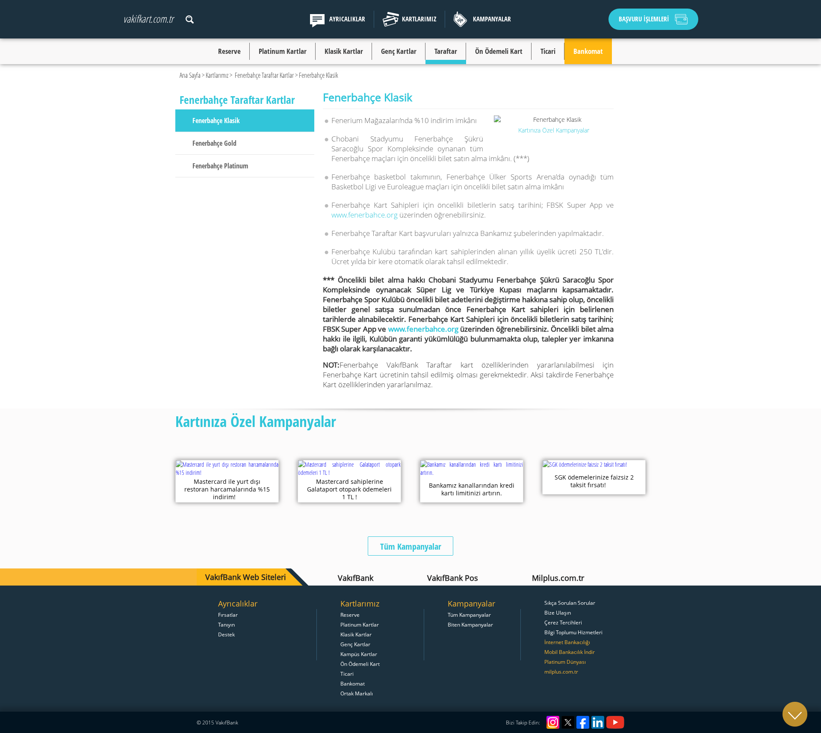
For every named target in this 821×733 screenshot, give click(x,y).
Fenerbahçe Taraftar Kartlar (264, 75)
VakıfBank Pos (452, 578)
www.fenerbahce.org (364, 215)
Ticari (547, 51)
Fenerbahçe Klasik (216, 120)
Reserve (229, 51)
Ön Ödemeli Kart (499, 51)
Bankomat (588, 51)
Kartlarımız (217, 75)
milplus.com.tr (561, 671)
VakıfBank (355, 578)
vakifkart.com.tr (148, 18)
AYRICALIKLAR (347, 19)
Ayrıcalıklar (237, 603)
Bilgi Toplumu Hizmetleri (573, 632)
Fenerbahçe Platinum (220, 166)
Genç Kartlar (398, 51)
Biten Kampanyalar (470, 624)
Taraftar (445, 51)
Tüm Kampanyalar (410, 546)
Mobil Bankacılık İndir (569, 651)
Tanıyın (226, 624)
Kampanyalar (471, 603)
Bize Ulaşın (557, 612)
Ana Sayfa (190, 75)
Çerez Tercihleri (563, 622)
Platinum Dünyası (565, 661)
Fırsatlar (228, 614)
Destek (226, 634)
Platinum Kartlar (283, 51)
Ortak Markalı (356, 693)
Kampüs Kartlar (358, 654)
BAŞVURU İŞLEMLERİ (644, 19)
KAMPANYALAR (492, 19)
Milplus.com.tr (558, 578)
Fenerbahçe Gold (214, 143)
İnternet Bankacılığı (567, 642)
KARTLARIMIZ (419, 19)
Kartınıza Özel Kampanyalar (553, 130)
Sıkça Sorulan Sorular (569, 602)
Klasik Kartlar (344, 51)
